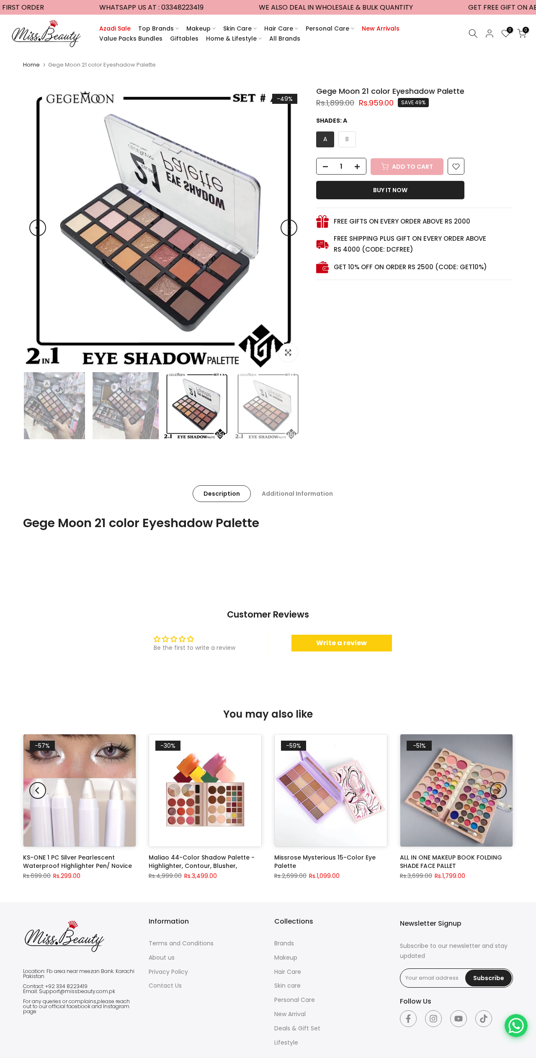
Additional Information (297, 493)
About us (162, 957)
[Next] (289, 227)
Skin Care (237, 28)
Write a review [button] (341, 643)
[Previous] (37, 227)
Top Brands (156, 28)
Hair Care (278, 28)
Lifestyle (286, 1042)
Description (222, 493)
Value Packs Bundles (130, 38)
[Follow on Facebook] (408, 1018)
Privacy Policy (168, 972)
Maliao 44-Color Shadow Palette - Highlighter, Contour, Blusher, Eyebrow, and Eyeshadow (202, 865)
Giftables (184, 38)
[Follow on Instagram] (433, 1018)
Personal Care (327, 28)
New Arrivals (380, 28)
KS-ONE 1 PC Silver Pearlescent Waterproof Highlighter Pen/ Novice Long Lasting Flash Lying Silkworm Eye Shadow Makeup (79, 870)
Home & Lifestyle (231, 38)
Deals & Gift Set (297, 1028)
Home (31, 64)
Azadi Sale (115, 28)
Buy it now (390, 190)
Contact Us (165, 985)
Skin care (287, 985)
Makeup (198, 28)
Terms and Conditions (181, 943)
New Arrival (290, 1014)
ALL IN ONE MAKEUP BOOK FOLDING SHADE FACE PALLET (451, 861)
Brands (284, 943)
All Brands (284, 38)
